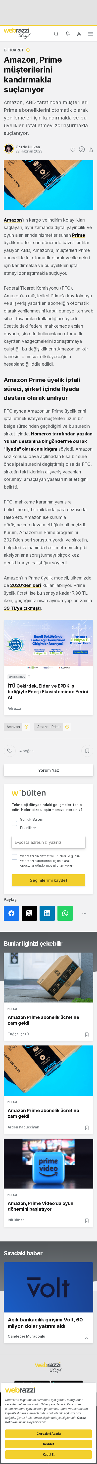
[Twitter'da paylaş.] (31, 913)
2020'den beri (25, 585)
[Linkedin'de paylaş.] (48, 913)
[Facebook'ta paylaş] (13, 913)
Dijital (12, 1009)
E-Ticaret (14, 50)
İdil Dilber (16, 1220)
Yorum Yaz (48, 770)
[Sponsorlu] (48, 645)
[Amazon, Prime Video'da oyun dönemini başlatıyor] (48, 1164)
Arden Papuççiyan (23, 1127)
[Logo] (17, 33)
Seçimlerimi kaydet (48, 880)
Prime (78, 235)
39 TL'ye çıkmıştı (22, 608)
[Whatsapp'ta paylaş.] (66, 913)
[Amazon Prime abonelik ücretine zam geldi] (48, 978)
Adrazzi (14, 708)
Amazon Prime (49, 727)
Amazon (13, 220)
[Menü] (90, 34)
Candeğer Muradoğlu (26, 1336)
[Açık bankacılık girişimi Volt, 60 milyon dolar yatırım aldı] (48, 1287)
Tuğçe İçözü (18, 1034)
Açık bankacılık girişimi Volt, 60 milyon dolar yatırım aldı (45, 1323)
